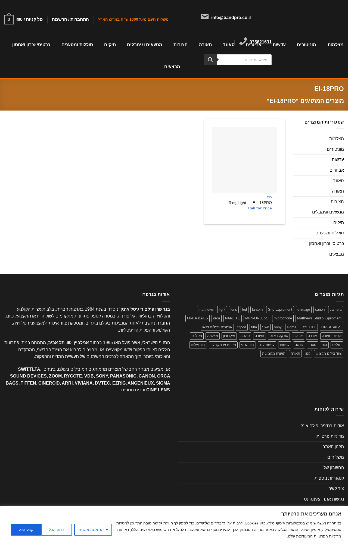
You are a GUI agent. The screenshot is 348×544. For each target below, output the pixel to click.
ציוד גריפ (247, 345)
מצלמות (335, 44)
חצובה (259, 336)
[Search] (210, 59)
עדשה (299, 345)
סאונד (338, 180)
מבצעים (172, 66)
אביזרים (337, 170)
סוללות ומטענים (77, 44)
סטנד (312, 345)
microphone (283, 318)
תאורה (338, 191)
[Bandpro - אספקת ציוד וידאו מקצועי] (313, 17)
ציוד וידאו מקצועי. (223, 345)
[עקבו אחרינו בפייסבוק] (270, 17)
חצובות (337, 201)
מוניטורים (306, 44)
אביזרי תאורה (331, 336)
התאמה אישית (91, 529)
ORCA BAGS (197, 318)
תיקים (110, 44)
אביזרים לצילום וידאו (217, 327)
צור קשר (336, 488)
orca (216, 318)
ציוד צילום (198, 345)
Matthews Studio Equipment (319, 318)
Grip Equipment (280, 309)
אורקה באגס (278, 336)
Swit (265, 327)
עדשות (279, 44)
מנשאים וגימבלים (144, 44)
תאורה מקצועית (273, 353)
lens (234, 309)
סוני (324, 345)
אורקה (298, 336)
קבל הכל (26, 529)
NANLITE (232, 318)
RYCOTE (309, 327)
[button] (70, 19)
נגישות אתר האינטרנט (324, 499)
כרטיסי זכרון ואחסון (31, 44)
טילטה (245, 336)
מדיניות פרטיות (330, 436)
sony (278, 327)
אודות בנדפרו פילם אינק (322, 425)
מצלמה (212, 336)
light (222, 309)
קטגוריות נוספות (329, 478)
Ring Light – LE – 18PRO (250, 202)
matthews (206, 309)
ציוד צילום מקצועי (328, 353)
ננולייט (336, 345)
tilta (254, 327)
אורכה (312, 336)
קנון (307, 353)
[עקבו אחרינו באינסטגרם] (263, 17)
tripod (241, 327)
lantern (257, 309)
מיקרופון (229, 336)
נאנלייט (196, 336)
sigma (291, 327)
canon (320, 309)
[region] (174, 525)
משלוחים (335, 457)
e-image (303, 309)
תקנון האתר (333, 446)
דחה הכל (56, 529)
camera (335, 309)
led (244, 309)
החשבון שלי (333, 467)
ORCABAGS (331, 327)
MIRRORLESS (257, 318)
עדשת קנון (267, 345)
